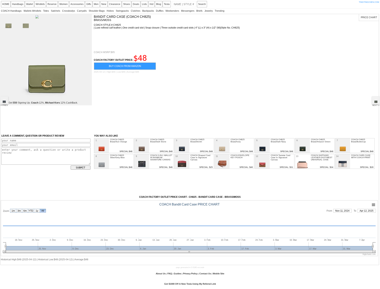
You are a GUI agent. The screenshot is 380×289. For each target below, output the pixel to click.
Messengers (187, 11)
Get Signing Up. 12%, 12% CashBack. (43, 102)
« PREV (4, 105)
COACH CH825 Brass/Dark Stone (158, 140)
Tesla (167, 4)
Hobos (110, 11)
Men (96, 4)
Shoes (126, 4)
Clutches (135, 11)
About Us (161, 273)
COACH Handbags (11, 11)
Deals (136, 4)
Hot (151, 4)
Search (202, 4)
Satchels (55, 11)
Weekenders (172, 11)
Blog (158, 4)
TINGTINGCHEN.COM (369, 2)
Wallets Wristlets (32, 11)
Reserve (52, 4)
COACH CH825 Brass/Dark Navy (278, 140)
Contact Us (205, 273)
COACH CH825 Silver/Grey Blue (117, 156)
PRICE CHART (369, 17)
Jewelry (208, 11)
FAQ (169, 273)
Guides (177, 273)
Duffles (159, 11)
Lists (144, 4)
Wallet (29, 4)
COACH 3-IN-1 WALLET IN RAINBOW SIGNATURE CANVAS (161, 157)
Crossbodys (68, 11)
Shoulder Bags (97, 11)
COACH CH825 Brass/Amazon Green (321, 140)
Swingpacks (122, 11)
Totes (46, 11)
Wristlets (40, 4)
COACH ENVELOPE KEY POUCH (240, 156)
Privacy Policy (190, 273)
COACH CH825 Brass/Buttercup (358, 140)
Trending (219, 11)
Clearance (114, 4)
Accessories (77, 4)
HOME (5, 4)
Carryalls (82, 11)
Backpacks (148, 11)
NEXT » (375, 105)
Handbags (17, 4)
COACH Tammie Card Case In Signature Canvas (280, 157)
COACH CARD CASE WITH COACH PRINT (360, 156)
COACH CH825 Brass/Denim (197, 140)
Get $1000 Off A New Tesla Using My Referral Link (190, 284)
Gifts (88, 4)
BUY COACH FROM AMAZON (125, 66)
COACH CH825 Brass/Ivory (238, 140)
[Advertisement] (166, 40)
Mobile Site (218, 273)
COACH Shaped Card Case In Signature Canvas (200, 157)
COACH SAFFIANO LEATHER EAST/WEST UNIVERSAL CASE (321, 157)
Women (63, 4)
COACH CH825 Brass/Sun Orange (118, 140)
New (103, 4)
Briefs (199, 11)
